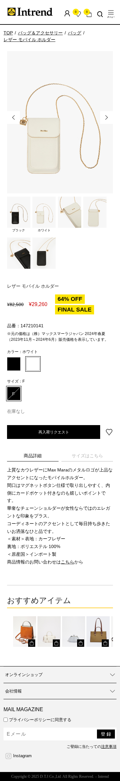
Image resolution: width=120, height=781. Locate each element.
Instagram (22, 755)
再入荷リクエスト (53, 431)
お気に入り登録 (109, 432)
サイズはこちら (87, 455)
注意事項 (108, 746)
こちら (67, 561)
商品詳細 (33, 455)
